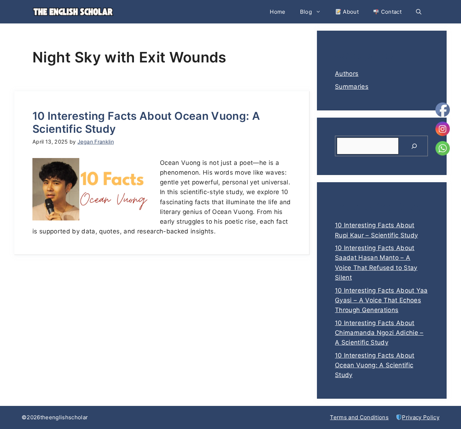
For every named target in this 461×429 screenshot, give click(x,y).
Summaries (351, 86)
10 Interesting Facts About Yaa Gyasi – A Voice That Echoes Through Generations (381, 300)
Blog (306, 11)
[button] (419, 11)
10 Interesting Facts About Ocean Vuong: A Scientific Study (375, 365)
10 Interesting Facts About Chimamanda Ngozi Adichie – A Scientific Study (379, 332)
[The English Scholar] (72, 11)
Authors (346, 73)
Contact (390, 11)
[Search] (414, 146)
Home (277, 11)
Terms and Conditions (359, 417)
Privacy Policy (420, 417)
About (350, 11)
